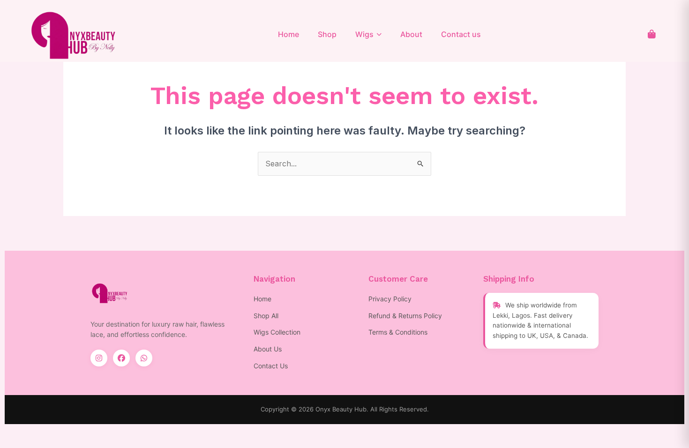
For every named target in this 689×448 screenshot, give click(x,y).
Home (288, 34)
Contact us (461, 34)
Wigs (364, 34)
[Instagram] (98, 358)
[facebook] (121, 358)
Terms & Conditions (397, 332)
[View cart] (651, 35)
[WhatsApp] (143, 358)
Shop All (266, 316)
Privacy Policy (390, 299)
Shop (327, 34)
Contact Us (271, 366)
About (411, 34)
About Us (268, 349)
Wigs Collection (277, 332)
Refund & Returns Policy (405, 316)
